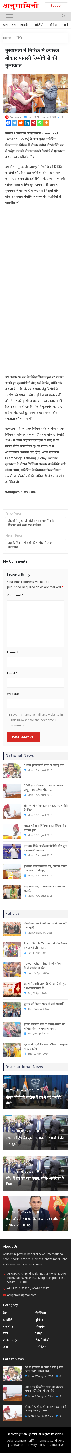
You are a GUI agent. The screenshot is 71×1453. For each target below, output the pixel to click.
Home (7, 38)
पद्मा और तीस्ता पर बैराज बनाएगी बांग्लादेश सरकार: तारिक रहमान (35, 1222)
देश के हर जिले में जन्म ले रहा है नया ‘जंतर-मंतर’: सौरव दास (44, 1369)
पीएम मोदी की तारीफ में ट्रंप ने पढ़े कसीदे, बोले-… (34, 1100)
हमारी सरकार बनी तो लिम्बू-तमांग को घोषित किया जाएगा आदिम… (44, 1027)
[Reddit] (21, 123)
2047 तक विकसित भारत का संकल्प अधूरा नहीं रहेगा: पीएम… (44, 788)
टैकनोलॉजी (43, 1340)
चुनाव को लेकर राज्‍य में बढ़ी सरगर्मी (44, 1004)
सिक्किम (25, 25)
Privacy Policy (36, 1445)
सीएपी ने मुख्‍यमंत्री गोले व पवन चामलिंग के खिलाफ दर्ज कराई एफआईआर (31, 523)
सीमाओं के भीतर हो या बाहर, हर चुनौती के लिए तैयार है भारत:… (45, 1409)
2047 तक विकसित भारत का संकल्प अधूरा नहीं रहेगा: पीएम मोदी (44, 1389)
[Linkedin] (27, 123)
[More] (46, 123)
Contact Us (57, 1445)
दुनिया (53, 25)
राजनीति (8, 1327)
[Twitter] (14, 123)
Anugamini (16, 117)
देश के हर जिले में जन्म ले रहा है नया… (45, 765)
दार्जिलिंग (40, 25)
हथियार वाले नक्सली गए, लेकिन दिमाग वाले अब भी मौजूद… (45, 869)
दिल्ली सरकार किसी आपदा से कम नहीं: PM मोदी (45, 926)
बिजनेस (40, 1327)
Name (12, 653)
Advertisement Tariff (20, 1441)
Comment (15, 596)
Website (13, 694)
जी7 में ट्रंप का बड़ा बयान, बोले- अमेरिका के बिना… (35, 1181)
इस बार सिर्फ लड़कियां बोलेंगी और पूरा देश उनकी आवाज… (45, 848)
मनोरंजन (41, 1347)
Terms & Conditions (51, 1441)
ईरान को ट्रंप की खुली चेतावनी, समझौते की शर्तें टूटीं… (35, 1141)
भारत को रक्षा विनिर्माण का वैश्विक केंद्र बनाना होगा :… (45, 828)
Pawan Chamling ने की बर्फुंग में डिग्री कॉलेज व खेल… (43, 966)
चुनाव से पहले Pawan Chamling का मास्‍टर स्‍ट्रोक (46, 1047)
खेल (5, 1347)
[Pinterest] (33, 123)
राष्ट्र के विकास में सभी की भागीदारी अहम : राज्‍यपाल (31, 545)
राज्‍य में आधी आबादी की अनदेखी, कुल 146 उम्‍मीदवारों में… (45, 986)
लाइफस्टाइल (11, 1340)
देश (14, 25)
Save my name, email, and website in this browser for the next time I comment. (37, 720)
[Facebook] (8, 123)
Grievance (17, 1445)
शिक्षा (39, 1334)
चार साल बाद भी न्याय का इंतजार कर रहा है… (45, 889)
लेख (5, 1334)
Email (12, 673)
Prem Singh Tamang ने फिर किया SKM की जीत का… (45, 946)
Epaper (56, 6)
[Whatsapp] (40, 123)
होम (5, 25)
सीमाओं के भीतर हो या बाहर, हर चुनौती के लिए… (46, 808)
